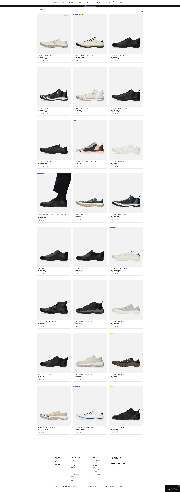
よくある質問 (96, 469)
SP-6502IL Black (42, 217)
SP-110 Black (114, 376)
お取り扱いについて (97, 463)
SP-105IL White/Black (80, 57)
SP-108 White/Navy (79, 429)
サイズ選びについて (97, 460)
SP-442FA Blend (78, 163)
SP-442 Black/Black (115, 110)
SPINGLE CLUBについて (77, 463)
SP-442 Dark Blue (115, 216)
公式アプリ (73, 481)
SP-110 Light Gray (115, 323)
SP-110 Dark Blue (79, 216)
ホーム (38, 9)
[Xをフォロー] (121, 463)
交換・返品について (97, 474)
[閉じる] (179, 486)
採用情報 (73, 467)
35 (96, 440)
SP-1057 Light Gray (43, 429)
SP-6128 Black (114, 57)
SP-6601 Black (41, 270)
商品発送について (97, 472)
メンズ (79, 2)
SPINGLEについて (75, 460)
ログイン (108, 2)
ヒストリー (73, 472)
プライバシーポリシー (110, 486)
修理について (96, 467)
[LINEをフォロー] (116, 463)
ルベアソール (74, 476)
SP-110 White (114, 163)
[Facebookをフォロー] (114, 463)
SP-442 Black (41, 110)
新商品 (63, 2)
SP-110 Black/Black (43, 163)
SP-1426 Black (114, 429)
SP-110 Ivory (41, 57)
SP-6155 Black (41, 376)
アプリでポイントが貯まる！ (90, 6)
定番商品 (71, 2)
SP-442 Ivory (78, 110)
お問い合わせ (96, 476)
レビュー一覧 (74, 469)
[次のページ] (100, 441)
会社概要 (73, 465)
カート (115, 2)
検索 (100, 2)
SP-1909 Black (78, 323)
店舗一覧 (57, 464)
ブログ (72, 478)
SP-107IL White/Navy (116, 270)
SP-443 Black (41, 323)
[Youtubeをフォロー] (119, 463)
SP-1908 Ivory (78, 376)
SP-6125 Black (78, 270)
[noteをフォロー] (123, 463)
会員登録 (57, 458)
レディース (87, 2)
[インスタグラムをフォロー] (112, 463)
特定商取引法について (93, 486)
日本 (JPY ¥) (122, 2)
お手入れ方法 (96, 465)
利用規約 (101, 486)
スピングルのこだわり (76, 474)
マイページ (58, 461)
